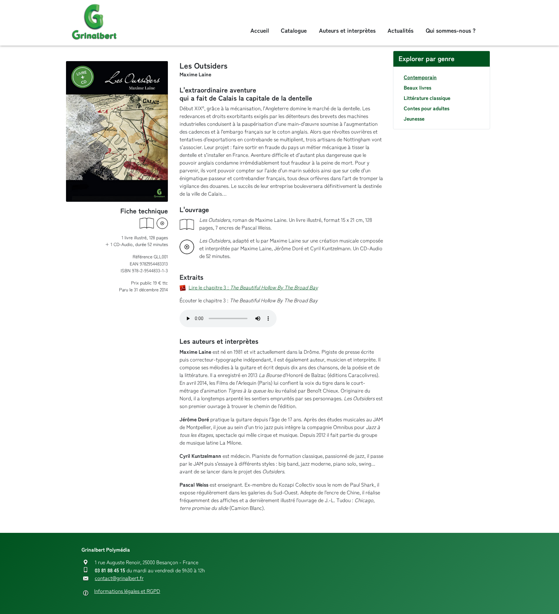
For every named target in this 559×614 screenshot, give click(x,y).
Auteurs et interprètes (347, 30)
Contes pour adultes (426, 108)
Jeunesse (414, 118)
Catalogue (294, 30)
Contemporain (420, 77)
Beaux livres (417, 87)
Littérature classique (427, 98)
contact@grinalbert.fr (119, 578)
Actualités (400, 30)
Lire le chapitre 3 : (253, 288)
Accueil (259, 30)
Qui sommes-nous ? (451, 30)
